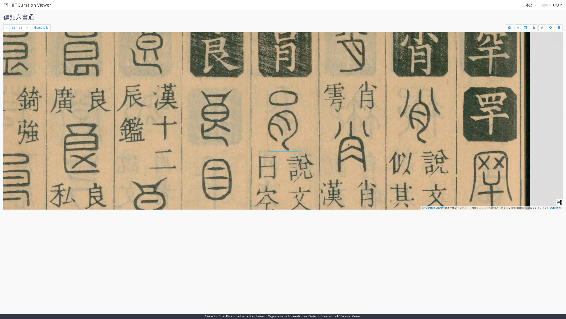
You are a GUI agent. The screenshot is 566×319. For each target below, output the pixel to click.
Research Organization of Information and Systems (287, 316)
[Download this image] (533, 27)
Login (557, 5)
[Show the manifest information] (550, 27)
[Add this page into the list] (518, 27)
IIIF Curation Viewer (30, 5)
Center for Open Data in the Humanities (229, 316)
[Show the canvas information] (542, 27)
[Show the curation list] (525, 27)
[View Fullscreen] (8, 51)
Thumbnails (41, 27)
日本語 (527, 5)
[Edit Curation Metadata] (509, 27)
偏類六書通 (18, 17)
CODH (553, 207)
